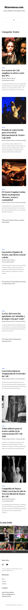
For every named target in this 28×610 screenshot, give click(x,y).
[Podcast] (7, 546)
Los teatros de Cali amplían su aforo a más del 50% (13, 73)
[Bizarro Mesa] (7, 530)
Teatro (3, 67)
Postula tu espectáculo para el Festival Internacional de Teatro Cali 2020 (13, 134)
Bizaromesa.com (14, 7)
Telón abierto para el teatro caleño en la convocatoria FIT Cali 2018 (12, 432)
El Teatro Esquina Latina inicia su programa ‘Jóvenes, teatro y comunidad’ (13, 196)
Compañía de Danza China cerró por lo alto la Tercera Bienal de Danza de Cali (14, 492)
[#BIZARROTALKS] (7, 538)
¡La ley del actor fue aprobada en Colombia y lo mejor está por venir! (13, 316)
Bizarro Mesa (10, 78)
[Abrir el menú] (14, 20)
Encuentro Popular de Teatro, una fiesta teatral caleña (14, 255)
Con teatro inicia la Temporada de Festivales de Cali (14, 374)
